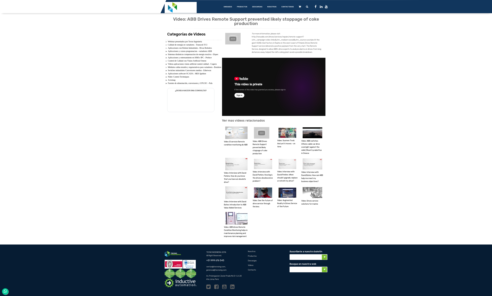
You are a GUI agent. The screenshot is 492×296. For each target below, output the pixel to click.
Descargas (252, 261)
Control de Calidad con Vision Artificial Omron (187, 61)
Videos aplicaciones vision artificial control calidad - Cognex (192, 64)
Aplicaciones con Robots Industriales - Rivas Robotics (190, 48)
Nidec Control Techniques (178, 77)
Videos (250, 265)
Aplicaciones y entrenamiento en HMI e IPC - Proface (190, 57)
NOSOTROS (271, 7)
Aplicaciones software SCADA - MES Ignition (187, 73)
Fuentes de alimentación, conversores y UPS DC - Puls (190, 83)
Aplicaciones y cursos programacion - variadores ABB (190, 51)
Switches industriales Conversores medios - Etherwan (189, 70)
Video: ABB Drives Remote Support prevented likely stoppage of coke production (260, 147)
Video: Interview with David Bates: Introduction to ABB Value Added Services (235, 205)
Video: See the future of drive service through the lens (263, 203)
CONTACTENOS (287, 7)
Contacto (252, 270)
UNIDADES (228, 7)
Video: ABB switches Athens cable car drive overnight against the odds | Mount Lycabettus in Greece (311, 147)
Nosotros (251, 251)
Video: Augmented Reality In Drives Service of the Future (287, 203)
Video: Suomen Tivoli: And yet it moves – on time (286, 143)
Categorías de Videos (186, 34)
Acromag (171, 80)
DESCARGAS (257, 7)
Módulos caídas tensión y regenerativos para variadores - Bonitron (194, 67)
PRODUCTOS (242, 7)
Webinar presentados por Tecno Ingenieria (185, 41)
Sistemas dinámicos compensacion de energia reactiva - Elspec (193, 54)
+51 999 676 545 (215, 260)
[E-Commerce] (300, 6)
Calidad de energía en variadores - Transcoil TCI (187, 45)
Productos (252, 256)
